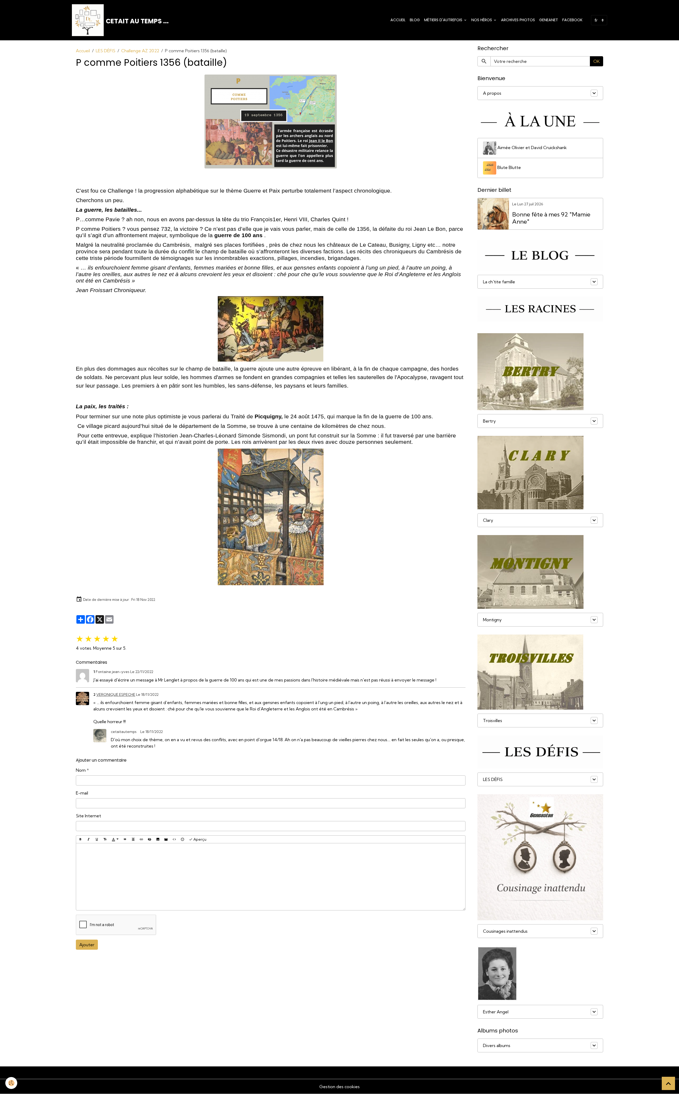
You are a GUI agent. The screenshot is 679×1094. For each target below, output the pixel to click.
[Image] (158, 839)
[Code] (174, 839)
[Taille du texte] (105, 839)
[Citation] (125, 839)
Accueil (398, 20)
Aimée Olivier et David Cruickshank (531, 147)
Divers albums (496, 1045)
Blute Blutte (508, 167)
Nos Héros (482, 20)
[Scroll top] (668, 1083)
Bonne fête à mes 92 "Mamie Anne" (551, 218)
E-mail (82, 793)
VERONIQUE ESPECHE (115, 694)
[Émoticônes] (182, 839)
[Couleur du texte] (115, 839)
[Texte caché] (149, 839)
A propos (492, 93)
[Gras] (80, 839)
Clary (488, 520)
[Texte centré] (133, 839)
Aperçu (199, 839)
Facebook (572, 20)
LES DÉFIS (105, 50)
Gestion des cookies (339, 1086)
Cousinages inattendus (505, 931)
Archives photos (518, 20)
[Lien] (141, 839)
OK (596, 61)
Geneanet (548, 20)
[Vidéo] (166, 839)
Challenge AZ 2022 (140, 50)
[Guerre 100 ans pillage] (270, 329)
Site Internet (88, 815)
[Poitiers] (270, 121)
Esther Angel (495, 1011)
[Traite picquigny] (270, 517)
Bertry (489, 421)
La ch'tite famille (499, 281)
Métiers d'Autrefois (443, 20)
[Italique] (88, 839)
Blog (415, 20)
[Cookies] (11, 1083)
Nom (81, 770)
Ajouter (86, 944)
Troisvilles (492, 720)
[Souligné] (97, 839)
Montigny (492, 619)
